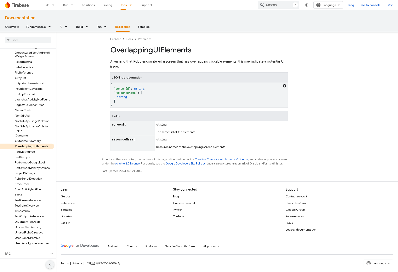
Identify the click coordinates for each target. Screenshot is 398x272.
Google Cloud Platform (180, 246)
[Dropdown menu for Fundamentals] (51, 27)
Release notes (295, 216)
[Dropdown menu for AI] (67, 27)
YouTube (178, 216)
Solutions (88, 5)
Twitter (177, 210)
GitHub (65, 223)
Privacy (77, 263)
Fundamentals (36, 27)
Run (65, 5)
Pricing (107, 5)
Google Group (295, 210)
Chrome (131, 246)
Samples (144, 27)
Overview (12, 27)
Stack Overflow (296, 203)
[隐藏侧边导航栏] (50, 264)
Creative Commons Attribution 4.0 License (221, 159)
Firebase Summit (184, 203)
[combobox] (278, 5)
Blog (351, 5)
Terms (65, 263)
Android (112, 246)
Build (46, 5)
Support (146, 5)
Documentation (20, 18)
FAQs (289, 223)
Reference (122, 27)
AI (60, 27)
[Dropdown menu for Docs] (132, 5)
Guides (65, 196)
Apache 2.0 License (127, 163)
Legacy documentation (301, 229)
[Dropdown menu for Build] (54, 5)
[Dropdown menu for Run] (73, 5)
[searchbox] (28, 40)
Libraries (66, 216)
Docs (123, 5)
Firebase (115, 39)
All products (211, 246)
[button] (24, 253)
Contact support (296, 196)
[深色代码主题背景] (284, 85)
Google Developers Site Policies (185, 163)
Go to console (371, 5)
